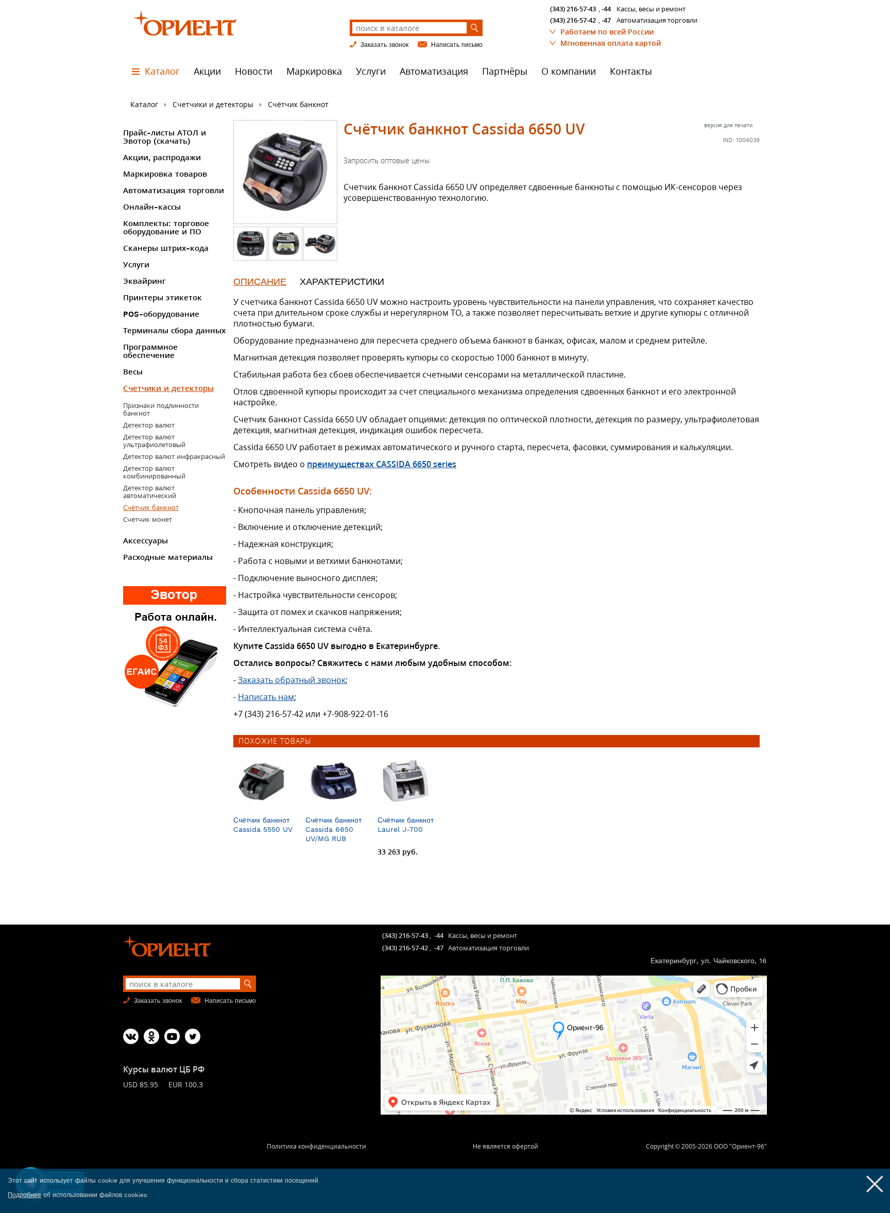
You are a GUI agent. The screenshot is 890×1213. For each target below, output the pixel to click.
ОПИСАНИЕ (259, 281)
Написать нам (266, 697)
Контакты (631, 71)
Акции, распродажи (162, 157)
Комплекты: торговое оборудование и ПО (166, 227)
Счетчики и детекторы (213, 104)
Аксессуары (145, 540)
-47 (606, 20)
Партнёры (504, 71)
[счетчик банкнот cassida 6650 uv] (250, 257)
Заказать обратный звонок (292, 680)
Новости (253, 71)
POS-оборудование (161, 314)
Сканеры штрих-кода (166, 248)
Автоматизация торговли (173, 190)
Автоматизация (434, 71)
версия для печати (728, 125)
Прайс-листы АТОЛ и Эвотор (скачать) (164, 137)
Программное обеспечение (150, 351)
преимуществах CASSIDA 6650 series (381, 464)
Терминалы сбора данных (174, 330)
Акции (207, 71)
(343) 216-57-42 (573, 20)
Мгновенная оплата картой (610, 43)
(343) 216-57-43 (573, 8)
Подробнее (24, 1195)
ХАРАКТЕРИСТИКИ (342, 281)
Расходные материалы (168, 557)
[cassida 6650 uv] (285, 172)
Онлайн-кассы (152, 207)
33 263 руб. (398, 851)
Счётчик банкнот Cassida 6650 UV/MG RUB (333, 829)
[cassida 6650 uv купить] (285, 257)
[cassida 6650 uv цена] (320, 257)
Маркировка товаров (165, 174)
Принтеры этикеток (162, 297)
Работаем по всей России (607, 32)
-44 (606, 8)
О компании (568, 71)
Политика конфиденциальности (316, 1146)
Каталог (162, 71)
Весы (133, 372)
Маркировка (314, 71)
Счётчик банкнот (298, 104)
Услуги (371, 71)
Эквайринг (144, 281)
